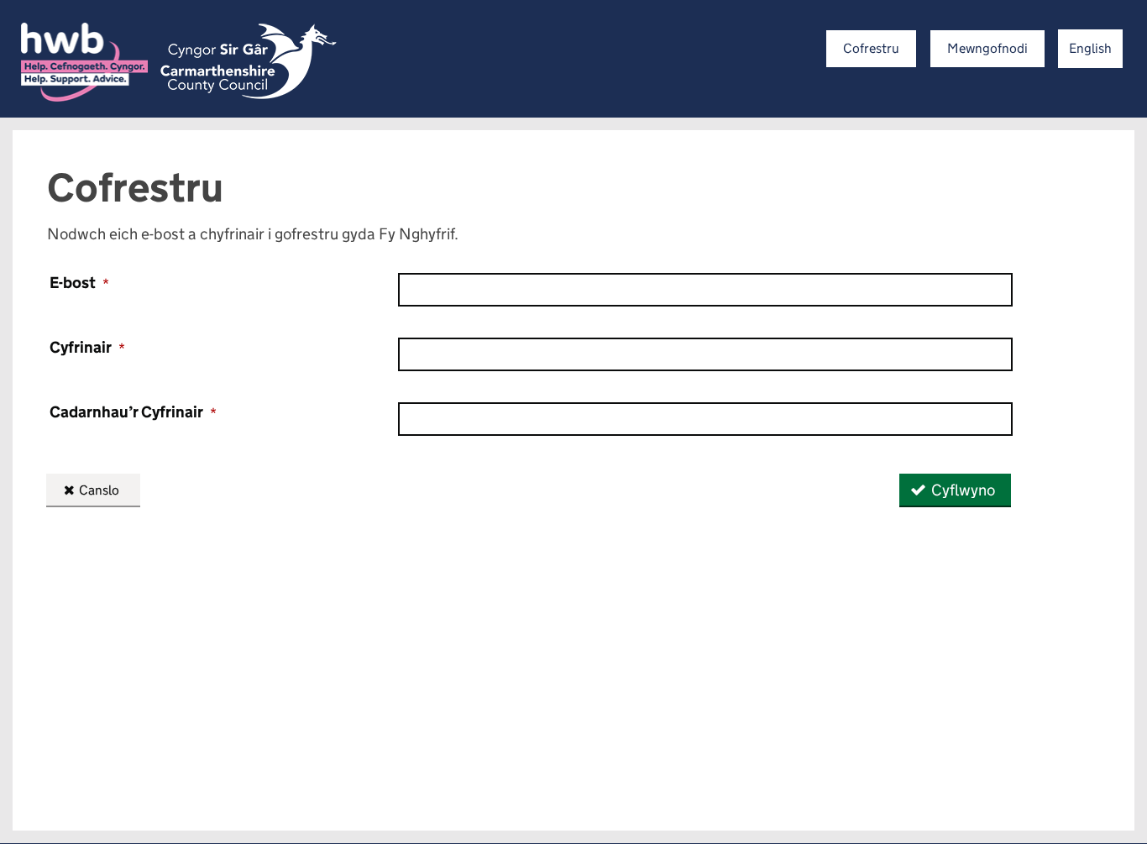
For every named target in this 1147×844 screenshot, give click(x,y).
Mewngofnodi (987, 48)
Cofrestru (871, 48)
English (1090, 48)
